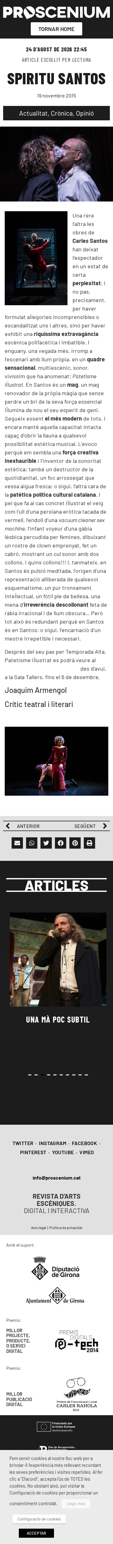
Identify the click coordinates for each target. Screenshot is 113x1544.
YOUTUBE (63, 1152)
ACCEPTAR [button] (36, 1533)
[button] (17, 843)
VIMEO (86, 1152)
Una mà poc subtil (58, 1019)
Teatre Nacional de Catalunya (42, 668)
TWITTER (23, 1143)
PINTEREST (33, 1152)
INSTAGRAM (52, 1143)
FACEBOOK (84, 1143)
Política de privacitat (65, 1227)
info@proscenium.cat (57, 1177)
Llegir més (76, 1503)
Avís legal (38, 1227)
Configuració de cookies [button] (39, 1518)
